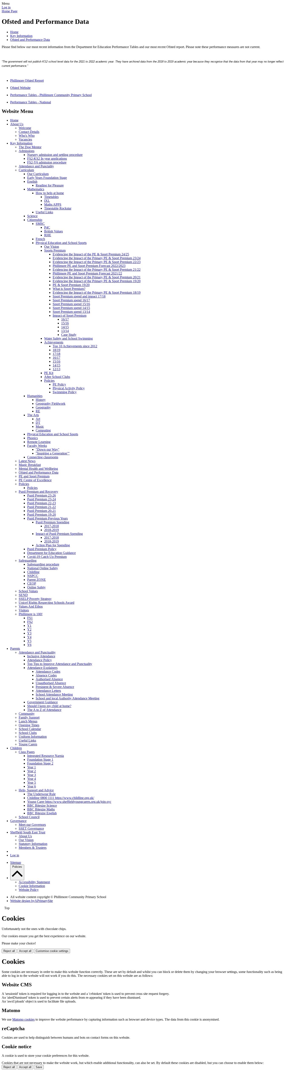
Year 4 (31, 778)
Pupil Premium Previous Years (47, 518)
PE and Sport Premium (34, 476)
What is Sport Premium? (69, 289)
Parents (15, 648)
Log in (6, 7)
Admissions (26, 151)
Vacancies (25, 139)
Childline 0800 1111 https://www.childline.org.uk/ (60, 798)
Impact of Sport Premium (69, 315)
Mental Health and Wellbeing (38, 468)
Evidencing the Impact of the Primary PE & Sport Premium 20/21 (97, 277)
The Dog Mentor (30, 147)
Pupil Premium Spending (52, 522)
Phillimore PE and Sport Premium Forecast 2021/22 (87, 273)
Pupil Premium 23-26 (41, 495)
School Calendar (30, 729)
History (41, 400)
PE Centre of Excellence (35, 480)
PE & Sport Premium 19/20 (71, 285)
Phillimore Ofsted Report (27, 80)
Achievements (53, 342)
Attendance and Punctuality (37, 652)
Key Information (21, 36)
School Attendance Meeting (54, 694)
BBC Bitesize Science (42, 805)
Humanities (34, 396)
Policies (49, 380)
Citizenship (34, 220)
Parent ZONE (36, 579)
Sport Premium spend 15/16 (71, 304)
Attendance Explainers (42, 667)
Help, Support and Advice (36, 790)
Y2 (29, 629)
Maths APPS (52, 204)
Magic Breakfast (30, 465)
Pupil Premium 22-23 (41, 503)
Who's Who (27, 135)
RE (38, 411)
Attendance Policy (39, 660)
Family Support (29, 717)
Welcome (25, 128)
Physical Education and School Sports (61, 243)
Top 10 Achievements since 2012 (75, 346)
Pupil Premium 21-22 (41, 507)
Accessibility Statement (34, 882)
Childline (33, 572)
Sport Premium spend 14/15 (71, 308)
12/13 (56, 369)
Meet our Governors (32, 824)
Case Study (68, 334)
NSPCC (32, 576)
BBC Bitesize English (42, 813)
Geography (43, 407)
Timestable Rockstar (57, 208)
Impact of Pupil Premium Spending (59, 534)
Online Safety (36, 587)
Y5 (29, 641)
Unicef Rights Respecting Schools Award (46, 602)
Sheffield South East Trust (27, 832)
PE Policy (59, 384)
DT (38, 422)
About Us (16, 124)
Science (32, 216)
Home (14, 32)
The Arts (33, 415)
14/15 (65, 327)
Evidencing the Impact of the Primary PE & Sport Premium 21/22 (97, 269)
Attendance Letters (48, 690)
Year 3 (31, 775)
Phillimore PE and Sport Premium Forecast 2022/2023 (89, 266)
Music (40, 426)
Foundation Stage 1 (40, 759)
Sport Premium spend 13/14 (71, 311)
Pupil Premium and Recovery (38, 491)
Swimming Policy (65, 392)
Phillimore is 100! (30, 614)
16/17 (65, 319)
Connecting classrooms (42, 457)
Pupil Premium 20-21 (41, 511)
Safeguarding (28, 560)
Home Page (9, 11)
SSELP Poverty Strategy (35, 599)
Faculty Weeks (37, 445)
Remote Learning (39, 442)
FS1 (30, 618)
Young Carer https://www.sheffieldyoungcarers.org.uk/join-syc (69, 801)
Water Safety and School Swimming (68, 338)
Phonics (32, 438)
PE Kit (48, 373)
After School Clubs (57, 377)
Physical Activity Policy (69, 388)
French (40, 239)
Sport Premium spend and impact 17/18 (79, 296)
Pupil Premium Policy (41, 549)
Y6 (29, 645)
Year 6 (31, 786)
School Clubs (28, 733)
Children (16, 748)
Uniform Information (33, 736)
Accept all (25, 951)
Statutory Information (33, 844)
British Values (53, 231)
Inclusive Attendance (41, 656)
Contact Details (29, 132)
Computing (43, 430)
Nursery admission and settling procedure (55, 155)
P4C (47, 227)
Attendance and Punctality (36, 166)
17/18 (56, 354)
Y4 (29, 637)
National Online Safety (42, 568)
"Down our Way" (47, 449)
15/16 (65, 323)
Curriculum (26, 170)
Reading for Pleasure (50, 185)
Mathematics (35, 189)
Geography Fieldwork (50, 403)
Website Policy (29, 890)
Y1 (29, 625)
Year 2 (31, 771)
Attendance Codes (48, 671)
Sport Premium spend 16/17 (71, 300)
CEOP (31, 583)
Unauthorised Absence (51, 683)
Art (38, 419)
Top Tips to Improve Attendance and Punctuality (59, 664)
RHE (47, 235)
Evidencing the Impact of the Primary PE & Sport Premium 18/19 (97, 292)
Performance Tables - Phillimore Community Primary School (51, 95)
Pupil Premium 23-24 (41, 499)
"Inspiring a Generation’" (53, 453)
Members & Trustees (32, 847)
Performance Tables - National (30, 102)
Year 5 (31, 782)
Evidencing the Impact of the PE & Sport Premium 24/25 (91, 254)
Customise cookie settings (52, 951)
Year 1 (31, 767)
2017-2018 (51, 526)
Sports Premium (55, 250)
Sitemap (15, 862)
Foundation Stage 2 (40, 763)
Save (39, 1067)
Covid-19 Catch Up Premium (47, 556)
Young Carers (28, 744)
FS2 (30, 622)
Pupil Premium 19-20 (41, 514)
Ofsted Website (20, 88)
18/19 (56, 350)
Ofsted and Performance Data (30, 39)
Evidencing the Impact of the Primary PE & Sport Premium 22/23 (97, 262)
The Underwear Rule (41, 794)
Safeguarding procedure (43, 564)
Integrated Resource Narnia (45, 756)
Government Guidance (42, 702)
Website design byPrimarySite (31, 901)
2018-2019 (51, 530)
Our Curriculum (38, 174)
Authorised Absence (49, 679)
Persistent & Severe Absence (55, 687)
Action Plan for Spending (53, 545)
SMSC (40, 223)
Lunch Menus (28, 721)
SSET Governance (31, 828)
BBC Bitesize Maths (41, 809)
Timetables (51, 197)
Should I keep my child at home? (49, 706)
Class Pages (27, 752)
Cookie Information (32, 886)
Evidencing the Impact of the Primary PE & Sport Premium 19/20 (97, 281)
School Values (28, 591)
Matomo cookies (23, 1019)
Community (27, 713)
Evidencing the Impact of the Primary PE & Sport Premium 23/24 (97, 258)
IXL (47, 200)
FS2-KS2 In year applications (47, 158)
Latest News (27, 461)
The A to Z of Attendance (44, 710)
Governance (18, 821)
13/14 (65, 331)
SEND (23, 595)
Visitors (24, 610)
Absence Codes (46, 675)
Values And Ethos (31, 606)
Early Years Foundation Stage (47, 177)
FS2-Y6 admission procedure (46, 162)
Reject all (9, 951)
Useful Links (44, 212)
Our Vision (51, 246)
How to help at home (50, 193)
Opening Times (29, 725)
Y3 (29, 633)
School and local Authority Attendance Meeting (67, 698)
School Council (29, 817)
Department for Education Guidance (51, 553)
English (32, 181)
